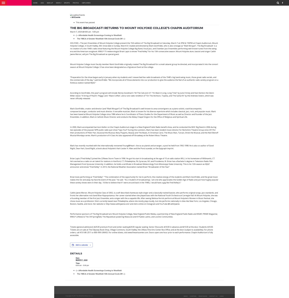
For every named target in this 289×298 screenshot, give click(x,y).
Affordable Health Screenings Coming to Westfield (99, 35)
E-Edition (193, 296)
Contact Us (213, 296)
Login (222, 296)
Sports (67, 3)
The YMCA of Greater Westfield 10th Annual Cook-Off (100, 38)
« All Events (75, 17)
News (58, 3)
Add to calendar (82, 245)
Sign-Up (50, 3)
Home (35, 3)
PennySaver (203, 296)
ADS (42, 3)
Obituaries (86, 3)
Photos (76, 3)
